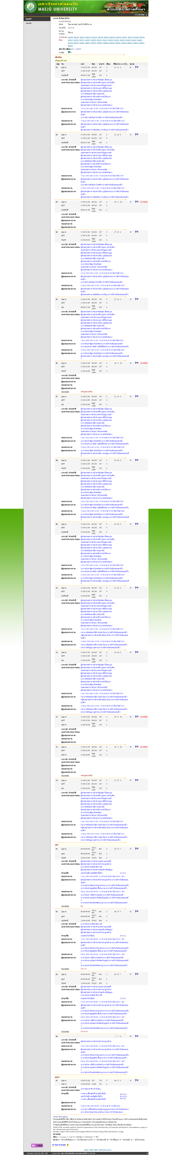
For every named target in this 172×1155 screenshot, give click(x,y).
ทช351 (93, 43)
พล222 (135, 43)
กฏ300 (70, 37)
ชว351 (81, 40)
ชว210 (130, 37)
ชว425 (76, 43)
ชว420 (122, 40)
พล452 (141, 43)
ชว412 (105, 40)
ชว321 (70, 40)
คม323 (76, 37)
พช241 (118, 43)
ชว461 (81, 43)
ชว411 (99, 40)
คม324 (100, 37)
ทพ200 (106, 43)
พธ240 (124, 43)
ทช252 (87, 43)
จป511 (124, 37)
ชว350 (76, 40)
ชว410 (93, 40)
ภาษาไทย (141, 15)
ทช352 (100, 43)
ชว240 (136, 37)
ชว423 (139, 40)
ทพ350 (112, 43)
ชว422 (133, 40)
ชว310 (141, 37)
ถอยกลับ (28, 23)
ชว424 (70, 43)
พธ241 (129, 43)
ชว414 (116, 40)
